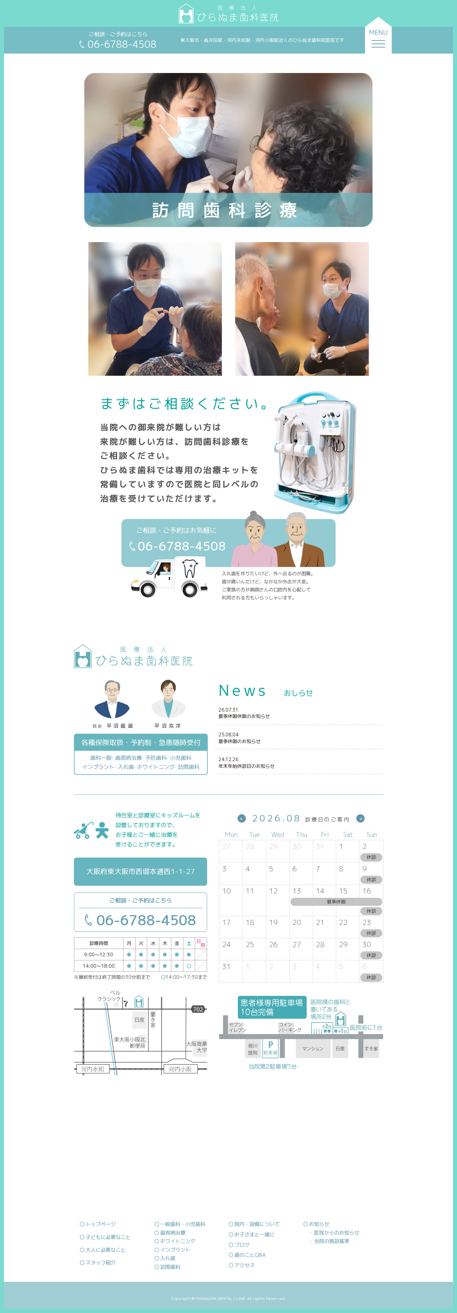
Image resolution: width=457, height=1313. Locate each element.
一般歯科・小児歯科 (182, 1224)
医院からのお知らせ (336, 1232)
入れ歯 (167, 1258)
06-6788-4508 (146, 920)
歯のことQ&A (250, 1254)
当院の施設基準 (331, 1241)
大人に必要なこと (106, 1249)
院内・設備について (257, 1224)
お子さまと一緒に (255, 1234)
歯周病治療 (172, 1232)
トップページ (101, 1224)
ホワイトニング (177, 1241)
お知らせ (319, 1224)
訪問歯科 (170, 1266)
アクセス (245, 1265)
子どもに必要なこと (108, 1237)
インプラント (175, 1249)
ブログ (242, 1244)
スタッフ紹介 (101, 1262)
